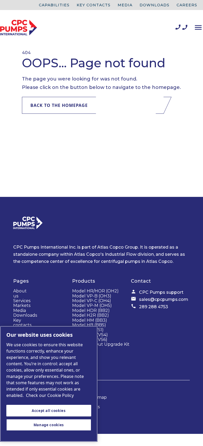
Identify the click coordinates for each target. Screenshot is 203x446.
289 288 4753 (153, 306)
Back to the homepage (59, 105)
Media (125, 5)
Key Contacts (93, 5)
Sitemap (98, 397)
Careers (187, 5)
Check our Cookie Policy (50, 395)
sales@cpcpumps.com (163, 299)
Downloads (154, 5)
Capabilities (54, 5)
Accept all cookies (49, 410)
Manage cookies (49, 425)
